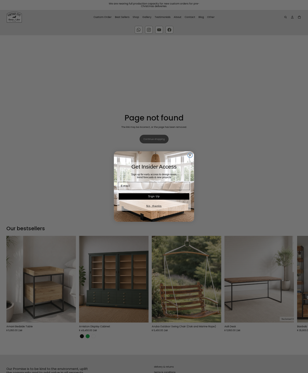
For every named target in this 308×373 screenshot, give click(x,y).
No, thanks (154, 206)
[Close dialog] (190, 155)
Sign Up (154, 196)
